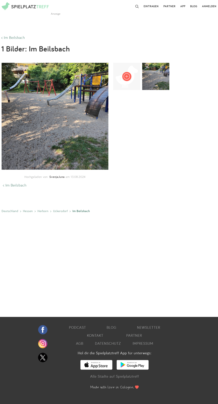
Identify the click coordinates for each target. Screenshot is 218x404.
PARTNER (169, 6)
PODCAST (77, 327)
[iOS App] (96, 368)
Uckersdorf (60, 211)
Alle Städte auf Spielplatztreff (114, 376)
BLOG (193, 6)
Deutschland (10, 211)
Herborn (43, 211)
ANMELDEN (209, 6)
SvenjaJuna (57, 177)
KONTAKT (95, 335)
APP (182, 6)
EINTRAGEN (151, 6)
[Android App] (132, 368)
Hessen (28, 211)
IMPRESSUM (143, 343)
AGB (79, 343)
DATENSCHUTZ (108, 343)
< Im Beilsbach (13, 37)
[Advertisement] (96, 264)
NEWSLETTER (148, 327)
